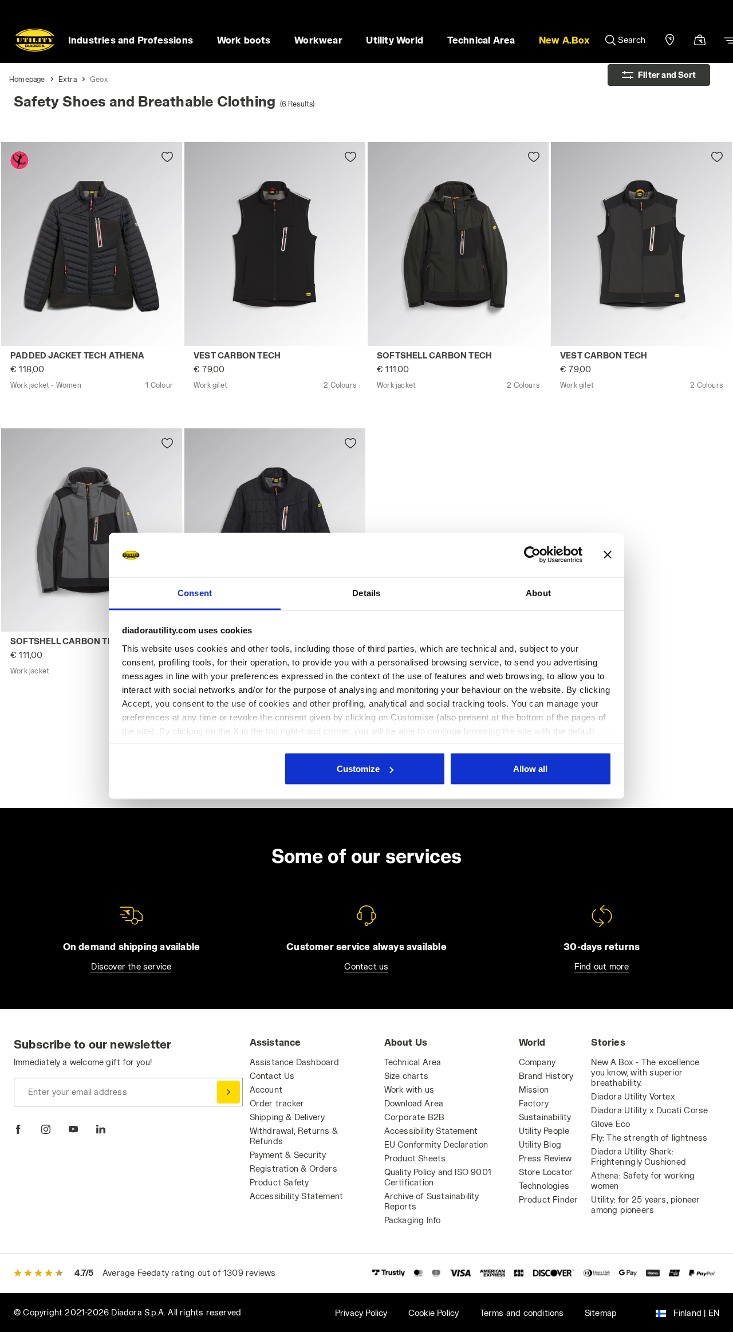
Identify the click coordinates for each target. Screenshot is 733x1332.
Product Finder (548, 1199)
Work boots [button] (244, 39)
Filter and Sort (667, 75)
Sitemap (601, 1313)
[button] (564, 40)
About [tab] (538, 592)
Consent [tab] (195, 592)
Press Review (545, 1158)
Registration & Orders (293, 1168)
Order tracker (277, 1103)
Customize (358, 769)
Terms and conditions (522, 1313)
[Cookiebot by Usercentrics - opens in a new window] (532, 554)
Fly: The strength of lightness (649, 1137)
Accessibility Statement (297, 1196)
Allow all (530, 769)
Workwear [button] (318, 39)
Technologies (544, 1186)
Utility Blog (540, 1144)
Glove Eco (610, 1124)
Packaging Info (412, 1220)
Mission (534, 1089)
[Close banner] (608, 555)
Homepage (27, 79)
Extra (67, 79)
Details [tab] (366, 592)
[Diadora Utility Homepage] (35, 40)
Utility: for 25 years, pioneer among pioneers (645, 1205)
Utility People (544, 1131)
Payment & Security (288, 1155)
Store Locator (546, 1172)
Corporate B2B (414, 1117)
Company (537, 1062)
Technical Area (413, 1062)
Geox (99, 79)
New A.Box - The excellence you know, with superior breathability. (645, 1072)
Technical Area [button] (481, 39)
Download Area (414, 1103)
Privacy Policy (361, 1313)
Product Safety (279, 1182)
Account (266, 1089)
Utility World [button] (394, 39)
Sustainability (545, 1117)
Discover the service (131, 966)
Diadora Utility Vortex (633, 1096)
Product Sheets (415, 1158)
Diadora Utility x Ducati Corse (649, 1110)
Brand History (546, 1076)
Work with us (409, 1089)
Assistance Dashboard (295, 1062)
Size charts (406, 1076)
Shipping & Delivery (287, 1117)
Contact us (366, 966)
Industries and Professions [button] (130, 39)
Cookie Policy (433, 1313)
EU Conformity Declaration (436, 1144)
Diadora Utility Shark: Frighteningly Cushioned (638, 1156)
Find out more (601, 966)
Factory (534, 1103)
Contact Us (272, 1076)
